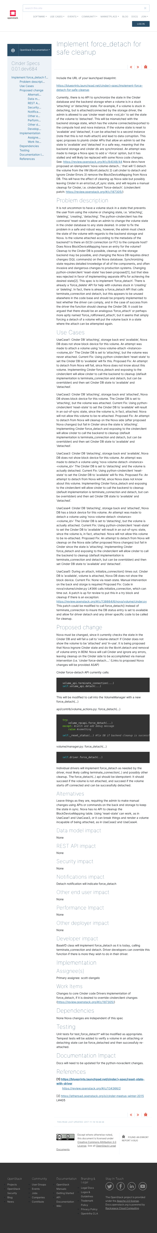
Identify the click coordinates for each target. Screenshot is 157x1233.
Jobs (34, 1193)
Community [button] (89, 16)
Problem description (33, 81)
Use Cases (27, 86)
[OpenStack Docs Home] (13, 50)
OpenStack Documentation (34, 49)
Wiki (58, 1205)
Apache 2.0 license (128, 1200)
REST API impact (39, 103)
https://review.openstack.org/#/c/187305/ (94, 191)
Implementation (30, 133)
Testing (24, 150)
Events (36, 1188)
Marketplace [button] (109, 16)
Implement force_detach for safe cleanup (38, 77)
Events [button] (72, 16)
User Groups (39, 1184)
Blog (125, 16)
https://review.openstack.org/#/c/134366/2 (91, 1088)
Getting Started (65, 1193)
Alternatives (36, 94)
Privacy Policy (89, 1209)
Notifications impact (41, 111)
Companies (38, 1197)
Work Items (35, 141)
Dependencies (29, 146)
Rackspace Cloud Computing (122, 1208)
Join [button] (143, 16)
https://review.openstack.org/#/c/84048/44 (92, 161)
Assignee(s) (35, 137)
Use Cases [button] (56, 16)
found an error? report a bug (135, 1139)
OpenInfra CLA (89, 1213)
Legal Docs (87, 1187)
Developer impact (40, 129)
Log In (141, 23)
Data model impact (40, 98)
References (27, 159)
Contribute (38, 1201)
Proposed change (31, 90)
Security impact (38, 107)
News (10, 1201)
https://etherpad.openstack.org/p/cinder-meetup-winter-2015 (102, 1096)
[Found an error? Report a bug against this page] (145, 67)
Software (39, 16)
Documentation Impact (35, 154)
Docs (134, 16)
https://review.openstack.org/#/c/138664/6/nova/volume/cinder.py (101, 601)
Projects (12, 1184)
